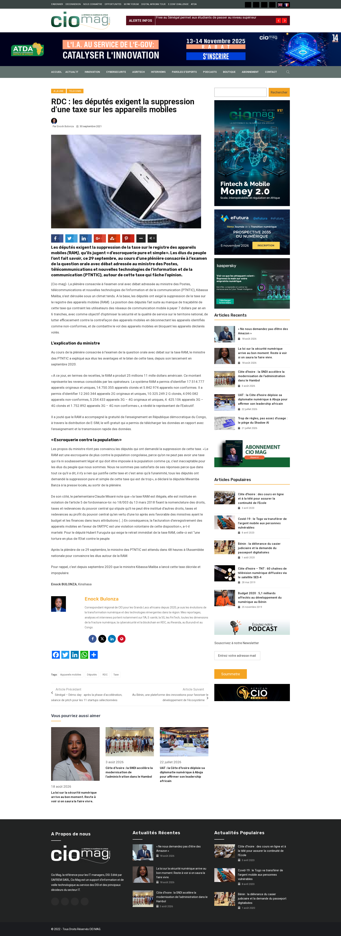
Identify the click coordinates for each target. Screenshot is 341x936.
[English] (280, 4)
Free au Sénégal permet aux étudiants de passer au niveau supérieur (206, 17)
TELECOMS (75, 91)
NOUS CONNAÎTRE (92, 4)
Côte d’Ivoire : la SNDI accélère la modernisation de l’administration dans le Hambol (129, 772)
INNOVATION (92, 71)
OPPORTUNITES (113, 4)
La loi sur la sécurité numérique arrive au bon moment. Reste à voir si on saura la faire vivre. (74, 797)
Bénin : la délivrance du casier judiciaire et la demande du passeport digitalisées (259, 548)
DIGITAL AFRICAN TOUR (153, 4)
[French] (287, 4)
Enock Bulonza (65, 126)
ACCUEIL (56, 71)
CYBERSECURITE (116, 71)
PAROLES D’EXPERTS (184, 71)
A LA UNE (58, 91)
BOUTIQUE (229, 71)
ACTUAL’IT (71, 71)
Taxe (116, 674)
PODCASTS (210, 71)
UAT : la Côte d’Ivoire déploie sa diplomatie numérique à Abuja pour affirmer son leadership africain (263, 399)
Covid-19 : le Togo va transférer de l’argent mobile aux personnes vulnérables (262, 523)
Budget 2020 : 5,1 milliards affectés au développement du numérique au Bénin (260, 597)
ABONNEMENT (250, 71)
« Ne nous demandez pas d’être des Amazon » (263, 331)
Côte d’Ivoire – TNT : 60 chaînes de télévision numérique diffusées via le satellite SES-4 (262, 573)
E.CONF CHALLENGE (178, 4)
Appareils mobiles (70, 674)
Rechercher (279, 92)
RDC (105, 674)
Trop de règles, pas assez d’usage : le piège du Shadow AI (263, 420)
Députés (92, 674)
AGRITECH (138, 71)
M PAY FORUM (131, 4)
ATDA (194, 4)
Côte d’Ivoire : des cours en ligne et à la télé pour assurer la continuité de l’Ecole (261, 498)
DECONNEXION (73, 4)
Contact (271, 71)
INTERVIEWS (158, 71)
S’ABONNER (57, 4)
